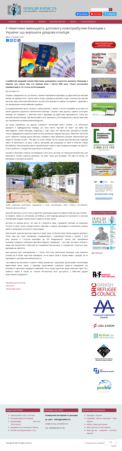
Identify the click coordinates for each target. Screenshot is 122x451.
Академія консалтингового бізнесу (24, 427)
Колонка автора (57, 22)
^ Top (110, 442)
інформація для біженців (15, 283)
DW (17, 91)
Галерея (41, 22)
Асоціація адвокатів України (21, 418)
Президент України (94, 415)
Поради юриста (40, 8)
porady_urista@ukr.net (59, 424)
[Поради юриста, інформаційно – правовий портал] (14, 10)
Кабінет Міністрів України (97, 424)
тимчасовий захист (13, 289)
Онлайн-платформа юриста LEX (23, 430)
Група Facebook (88, 22)
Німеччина (10, 286)
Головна (12, 22)
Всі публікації (27, 22)
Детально (97, 252)
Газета (73, 22)
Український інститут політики (22, 415)
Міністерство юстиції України (98, 427)
